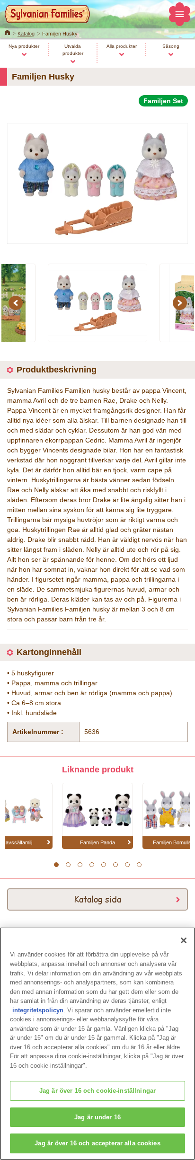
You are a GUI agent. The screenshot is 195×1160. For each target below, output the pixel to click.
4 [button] (91, 864)
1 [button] (56, 864)
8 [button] (139, 864)
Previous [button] (17, 303)
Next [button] (181, 303)
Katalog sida (97, 899)
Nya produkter (24, 46)
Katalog (26, 33)
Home (7, 32)
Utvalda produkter (72, 50)
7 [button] (127, 864)
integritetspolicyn (37, 1010)
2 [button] (68, 864)
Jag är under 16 (97, 1117)
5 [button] (103, 864)
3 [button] (79, 864)
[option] (97, 179)
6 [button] (115, 864)
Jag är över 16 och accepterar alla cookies (97, 1143)
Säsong (170, 46)
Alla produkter (121, 46)
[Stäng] (183, 940)
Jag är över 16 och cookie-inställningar (97, 1090)
